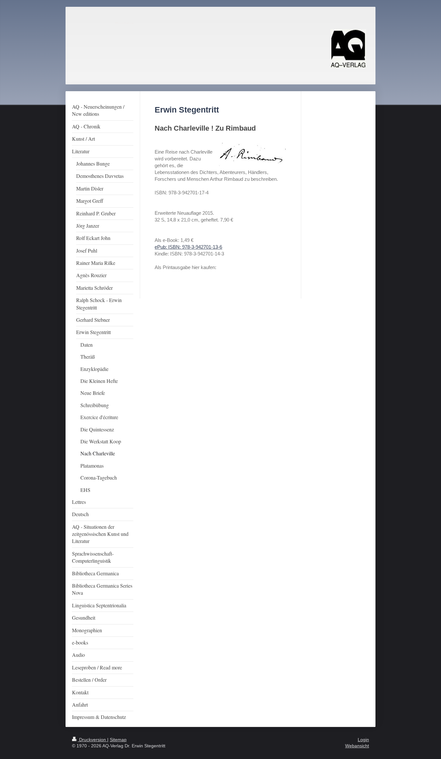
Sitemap (118, 739)
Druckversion (92, 739)
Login (363, 739)
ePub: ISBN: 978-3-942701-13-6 (188, 247)
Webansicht (357, 745)
